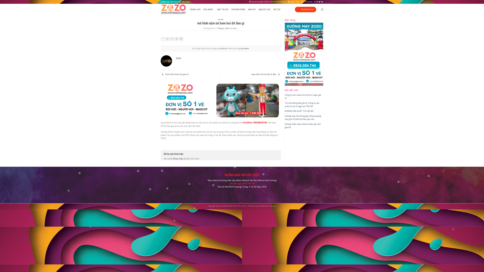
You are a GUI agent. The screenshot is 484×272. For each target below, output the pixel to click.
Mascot (252, 9)
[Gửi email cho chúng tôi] (322, 2)
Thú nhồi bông (238, 9)
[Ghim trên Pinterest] (177, 39)
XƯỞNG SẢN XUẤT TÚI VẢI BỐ (299, 111)
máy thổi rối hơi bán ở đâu (264, 74)
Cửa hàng (208, 9)
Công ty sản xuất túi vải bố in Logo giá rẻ (303, 97)
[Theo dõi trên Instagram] (317, 2)
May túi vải (222, 9)
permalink (245, 48)
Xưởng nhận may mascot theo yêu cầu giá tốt (303, 126)
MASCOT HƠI (264, 9)
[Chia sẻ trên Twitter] (167, 39)
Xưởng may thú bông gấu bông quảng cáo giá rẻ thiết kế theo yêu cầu (303, 118)
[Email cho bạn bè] (172, 39)
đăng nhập (178, 158)
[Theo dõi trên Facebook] (315, 2)
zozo (235, 28)
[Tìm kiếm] (322, 9)
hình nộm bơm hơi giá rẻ (177, 74)
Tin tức (277, 9)
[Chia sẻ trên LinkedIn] (181, 39)
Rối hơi (220, 19)
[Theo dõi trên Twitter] (319, 2)
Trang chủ (195, 9)
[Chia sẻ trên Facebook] (163, 39)
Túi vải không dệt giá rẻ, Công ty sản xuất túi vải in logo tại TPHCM (302, 105)
